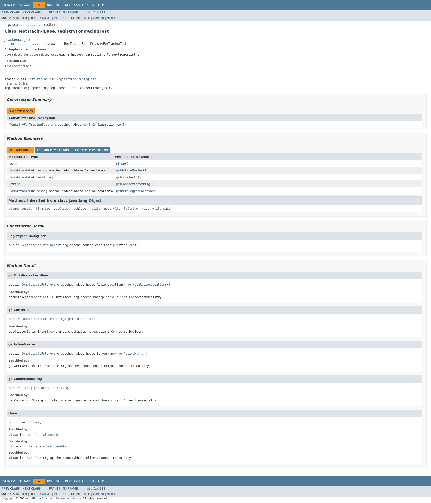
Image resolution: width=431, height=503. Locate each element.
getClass (61, 208)
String (47, 177)
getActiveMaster (129, 170)
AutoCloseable (36, 54)
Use (50, 5)
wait (145, 208)
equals (26, 208)
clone (13, 208)
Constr (45, 18)
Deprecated (74, 5)
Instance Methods (53, 150)
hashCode (79, 208)
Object (24, 83)
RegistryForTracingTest (29, 124)
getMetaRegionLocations (135, 191)
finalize (43, 208)
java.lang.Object (17, 40)
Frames (54, 12)
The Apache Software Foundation (58, 498)
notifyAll (112, 208)
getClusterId (126, 177)
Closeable (12, 54)
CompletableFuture (24, 170)
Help (100, 5)
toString (131, 208)
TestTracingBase (17, 66)
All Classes (96, 12)
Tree (58, 5)
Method (60, 18)
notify (95, 208)
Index (90, 5)
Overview (8, 5)
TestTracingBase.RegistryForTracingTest (62, 79)
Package (24, 5)
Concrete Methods (91, 150)
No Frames (71, 12)
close (120, 163)
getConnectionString (133, 184)
